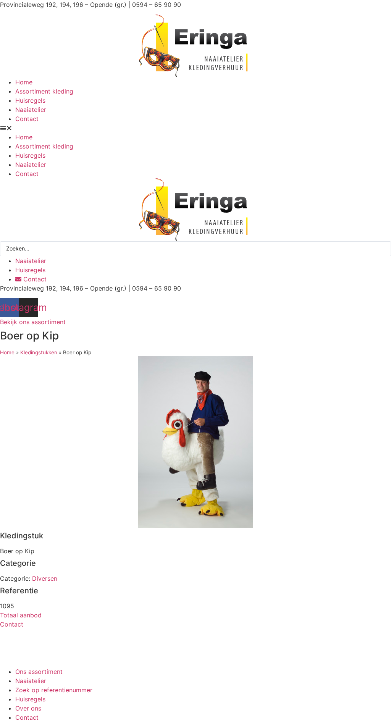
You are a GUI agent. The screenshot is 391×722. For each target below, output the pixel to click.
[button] (195, 127)
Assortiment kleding (44, 91)
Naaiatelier (30, 109)
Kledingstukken (38, 352)
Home (23, 82)
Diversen (44, 578)
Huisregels (30, 100)
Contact (27, 119)
